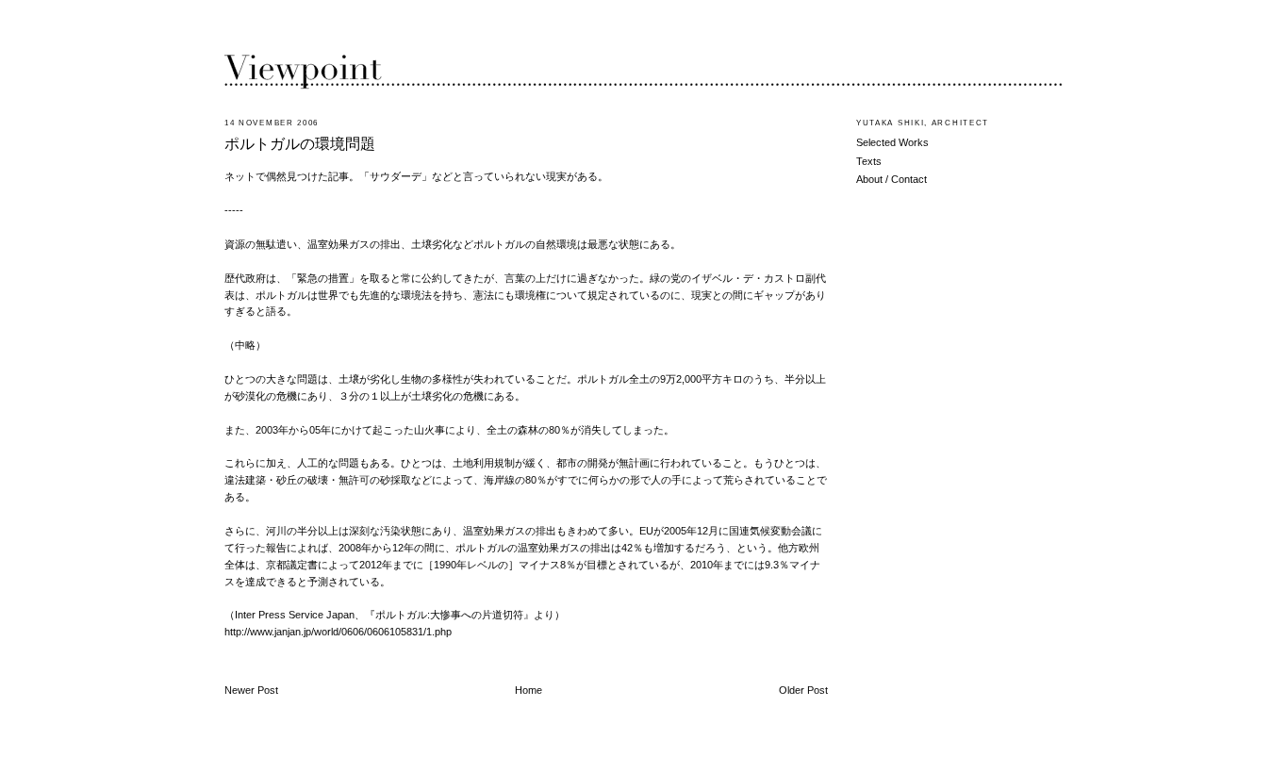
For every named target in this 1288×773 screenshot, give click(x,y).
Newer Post (251, 690)
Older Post (803, 690)
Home (528, 690)
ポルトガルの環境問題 (299, 144)
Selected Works (892, 142)
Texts (869, 161)
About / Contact (891, 179)
